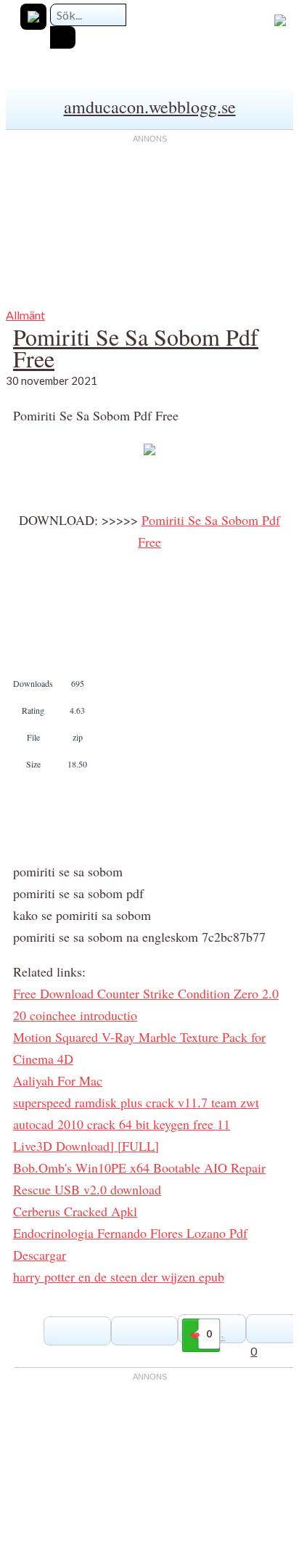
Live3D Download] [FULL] (86, 1145)
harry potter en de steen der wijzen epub (118, 1276)
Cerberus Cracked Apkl (75, 1211)
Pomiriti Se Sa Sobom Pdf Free (135, 347)
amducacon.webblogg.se (150, 106)
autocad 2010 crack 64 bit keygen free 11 (121, 1124)
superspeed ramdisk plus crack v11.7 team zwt (136, 1102)
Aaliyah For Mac (57, 1080)
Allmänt (25, 315)
